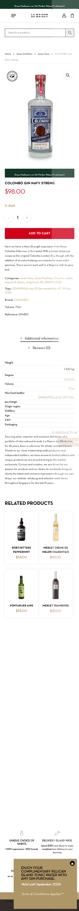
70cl (71, 388)
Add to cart (39, 233)
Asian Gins (43, 54)
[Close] (72, 863)
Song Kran (32, 282)
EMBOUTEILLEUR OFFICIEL (56, 397)
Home (8, 54)
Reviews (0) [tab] (41, 348)
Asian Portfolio (24, 54)
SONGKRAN (20, 288)
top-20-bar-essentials (42, 288)
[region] (40, 4)
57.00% (69, 379)
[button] (68, 75)
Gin (56, 278)
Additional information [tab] (41, 338)
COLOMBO (21, 300)
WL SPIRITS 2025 (51, 282)
